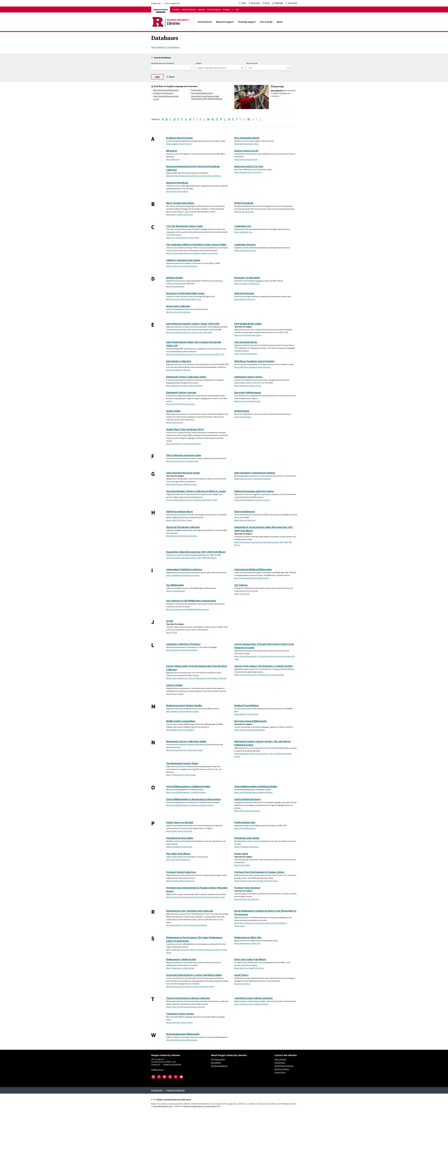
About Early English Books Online (247, 335)
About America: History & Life (246, 159)
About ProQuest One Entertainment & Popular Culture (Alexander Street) (195, 897)
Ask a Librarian (280, 1059)
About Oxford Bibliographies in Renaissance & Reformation (190, 805)
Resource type (252, 63)
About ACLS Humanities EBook (246, 144)
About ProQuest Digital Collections (180, 881)
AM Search (171, 150)
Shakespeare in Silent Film (247, 937)
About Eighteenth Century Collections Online (184, 385)
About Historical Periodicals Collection (181, 536)
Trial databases (173, 47)
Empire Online (173, 410)
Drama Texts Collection (178, 306)
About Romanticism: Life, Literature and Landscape (186, 925)
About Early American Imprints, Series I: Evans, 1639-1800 (189, 332)
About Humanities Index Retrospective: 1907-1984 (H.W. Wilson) (191, 558)
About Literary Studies (175, 694)
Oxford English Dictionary (247, 799)
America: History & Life (246, 150)
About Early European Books (245, 353)
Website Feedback (282, 1069)
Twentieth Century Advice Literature (253, 998)
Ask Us (267, 3)
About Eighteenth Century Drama (247, 385)
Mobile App (278, 3)
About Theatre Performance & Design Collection (185, 1007)
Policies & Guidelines (219, 1066)
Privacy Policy (280, 1072)
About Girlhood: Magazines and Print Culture (252, 500)
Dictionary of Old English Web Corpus (185, 293)
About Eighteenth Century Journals (180, 404)
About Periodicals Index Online (246, 847)
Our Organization (218, 1059)
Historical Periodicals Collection (183, 527)
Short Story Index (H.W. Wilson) (250, 959)
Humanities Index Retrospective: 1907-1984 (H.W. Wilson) (196, 551)
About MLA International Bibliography (249, 730)
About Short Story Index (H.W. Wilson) (249, 968)
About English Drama (242, 417)
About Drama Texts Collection (178, 312)
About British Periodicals (244, 212)
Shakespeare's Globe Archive (181, 959)
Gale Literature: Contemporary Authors (254, 472)
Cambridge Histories (245, 244)
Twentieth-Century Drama (180, 1013)
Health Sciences (189, 9)
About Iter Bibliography (175, 591)
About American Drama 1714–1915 (248, 172)
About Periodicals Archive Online (179, 847)
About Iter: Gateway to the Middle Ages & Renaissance (187, 609)
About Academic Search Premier (179, 144)
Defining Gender (174, 277)
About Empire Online (174, 422)
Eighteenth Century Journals (181, 392)
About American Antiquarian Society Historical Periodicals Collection (193, 176)
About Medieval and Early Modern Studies (182, 711)
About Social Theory (242, 984)
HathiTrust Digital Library (179, 511)
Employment (280, 1062)
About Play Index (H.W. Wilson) (178, 859)
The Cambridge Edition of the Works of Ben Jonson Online (196, 244)
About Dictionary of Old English (246, 283)
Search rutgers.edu (172, 3)
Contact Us (155, 1064)
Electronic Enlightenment (247, 392)
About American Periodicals (177, 191)
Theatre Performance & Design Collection (188, 998)
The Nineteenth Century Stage (182, 763)
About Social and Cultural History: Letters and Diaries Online (190, 986)
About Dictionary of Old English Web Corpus (183, 299)
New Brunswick (213, 9)
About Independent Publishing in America (182, 575)
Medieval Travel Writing (246, 705)
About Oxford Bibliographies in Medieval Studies (253, 792)
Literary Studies (174, 685)
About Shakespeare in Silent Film (247, 943)
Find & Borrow (205, 21)
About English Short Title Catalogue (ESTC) (183, 443)
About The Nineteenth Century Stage (181, 775)
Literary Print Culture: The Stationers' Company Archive (263, 665)
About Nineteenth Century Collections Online (184, 750)
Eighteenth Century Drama (248, 376)
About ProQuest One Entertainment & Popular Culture (256, 881)
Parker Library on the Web (179, 822)
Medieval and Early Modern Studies (184, 705)
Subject (199, 63)
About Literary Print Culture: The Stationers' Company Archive (259, 675)
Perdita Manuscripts (244, 822)
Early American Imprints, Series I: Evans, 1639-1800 (192, 323)
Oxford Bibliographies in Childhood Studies (188, 786)
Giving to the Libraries (172, 1064)
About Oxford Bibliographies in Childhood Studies (186, 792)
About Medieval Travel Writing (246, 714)
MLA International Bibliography (166, 90)
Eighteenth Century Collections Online (186, 376)
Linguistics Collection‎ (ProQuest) (183, 643)
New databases (158, 47)
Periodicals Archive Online (179, 837)
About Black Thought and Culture (179, 214)
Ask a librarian (277, 90)
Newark (201, 9)
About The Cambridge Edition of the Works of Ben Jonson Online (192, 253)
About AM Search (173, 159)
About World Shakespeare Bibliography (181, 1040)
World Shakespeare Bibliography (183, 1033)
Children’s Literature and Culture (183, 260)
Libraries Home (161, 9)
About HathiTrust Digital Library (179, 520)
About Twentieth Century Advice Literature (251, 1004)
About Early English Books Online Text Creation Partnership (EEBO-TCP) (195, 354)
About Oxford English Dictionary (247, 811)
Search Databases (162, 57)
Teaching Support (247, 21)
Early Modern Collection (178, 361)
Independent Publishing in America (184, 569)
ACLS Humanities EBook (246, 137)
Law (237, 9)
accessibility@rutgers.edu (162, 1106)
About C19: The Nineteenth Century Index (182, 237)
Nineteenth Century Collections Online (186, 741)
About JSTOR (171, 632)
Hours (243, 3)
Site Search (292, 3)
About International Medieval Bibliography (251, 578)
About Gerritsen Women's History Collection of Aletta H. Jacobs (191, 500)
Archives (226, 9)
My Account (255, 3)
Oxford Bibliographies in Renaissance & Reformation (193, 799)
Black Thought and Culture (180, 202)
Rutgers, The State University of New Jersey (174, 1099)
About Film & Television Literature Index (182, 461)
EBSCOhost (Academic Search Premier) (254, 361)
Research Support (225, 21)
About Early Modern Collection (178, 370)
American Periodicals (177, 182)
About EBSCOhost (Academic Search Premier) (252, 367)
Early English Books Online (202, 93)
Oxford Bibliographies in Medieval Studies (255, 786)
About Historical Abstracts (245, 520)
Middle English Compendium (180, 721)
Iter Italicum (241, 584)
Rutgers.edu (156, 3)
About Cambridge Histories (245, 250)
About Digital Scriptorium (244, 299)
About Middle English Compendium (180, 730)
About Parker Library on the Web (179, 831)
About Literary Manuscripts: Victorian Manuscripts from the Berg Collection (196, 678)
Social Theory (241, 974)
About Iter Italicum (242, 594)
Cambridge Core (242, 226)
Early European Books (245, 341)
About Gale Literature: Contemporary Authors (252, 478)
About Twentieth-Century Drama (179, 1022)
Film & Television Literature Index (183, 455)
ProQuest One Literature (163, 93)
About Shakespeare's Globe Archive (180, 968)
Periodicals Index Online (246, 837)
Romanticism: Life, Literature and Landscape (189, 910)
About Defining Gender (175, 286)
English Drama (241, 410)
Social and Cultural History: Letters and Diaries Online (194, 974)
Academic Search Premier (179, 137)
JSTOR (156, 99)
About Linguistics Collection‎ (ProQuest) (182, 650)
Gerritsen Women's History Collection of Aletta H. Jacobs (196, 491)
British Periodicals (243, 202)
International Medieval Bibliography (253, 569)
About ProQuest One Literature (246, 899)
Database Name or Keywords (162, 63)
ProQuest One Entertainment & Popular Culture (259, 871)
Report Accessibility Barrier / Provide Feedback (200, 1106)
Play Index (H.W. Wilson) (178, 853)
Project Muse (196, 90)
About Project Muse (242, 865)
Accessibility (216, 1062)
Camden (176, 9)
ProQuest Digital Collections (181, 871)
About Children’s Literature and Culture (181, 266)
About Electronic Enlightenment (247, 401)
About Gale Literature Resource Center (181, 484)
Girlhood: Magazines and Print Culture (254, 491)
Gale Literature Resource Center (166, 96)
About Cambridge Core (243, 232)
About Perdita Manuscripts (245, 828)
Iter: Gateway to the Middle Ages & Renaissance (191, 600)
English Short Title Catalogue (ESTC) (185, 429)
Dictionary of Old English (247, 277)
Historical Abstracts (244, 511)
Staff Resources (157, 1070)
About (280, 21)
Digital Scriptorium (244, 293)
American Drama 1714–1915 (248, 166)
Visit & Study (266, 21)
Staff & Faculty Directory (284, 1066)
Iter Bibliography (175, 584)
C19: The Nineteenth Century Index (184, 226)
